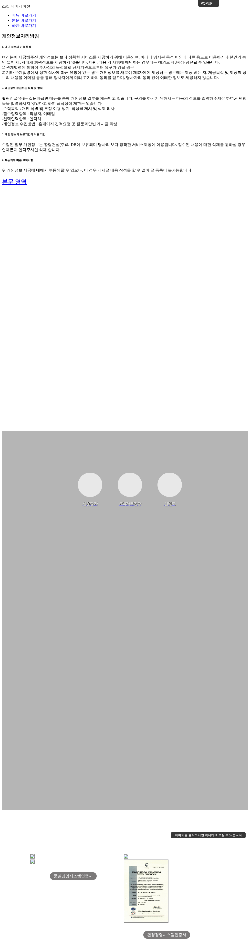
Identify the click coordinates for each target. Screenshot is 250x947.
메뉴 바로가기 (24, 15)
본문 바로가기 (24, 20)
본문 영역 (14, 182)
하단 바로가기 (24, 25)
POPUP (205, 4)
